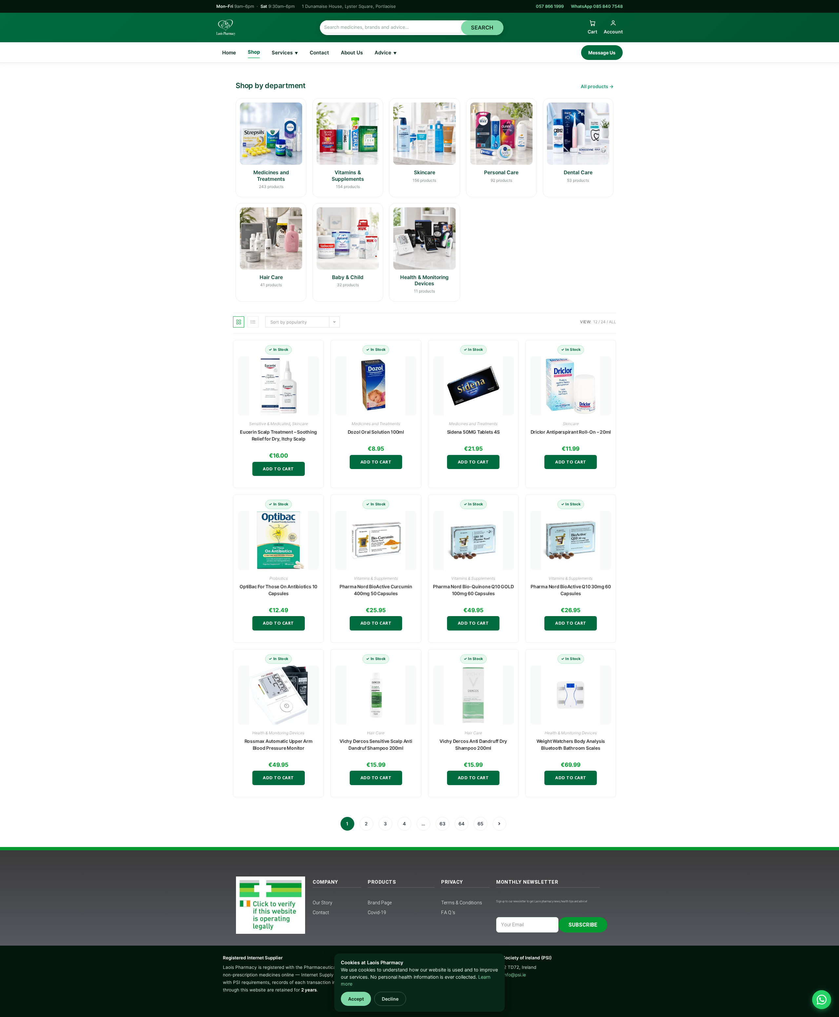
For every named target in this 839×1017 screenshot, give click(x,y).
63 (442, 823)
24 (603, 321)
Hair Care (375, 732)
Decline (390, 999)
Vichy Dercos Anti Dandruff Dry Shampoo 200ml (473, 744)
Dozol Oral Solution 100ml (376, 432)
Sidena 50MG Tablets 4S (473, 432)
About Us (352, 52)
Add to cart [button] (278, 469)
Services (285, 52)
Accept (356, 999)
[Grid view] (238, 322)
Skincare (300, 423)
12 (595, 321)
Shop (254, 52)
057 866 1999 (550, 6)
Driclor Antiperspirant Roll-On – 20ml (571, 432)
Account (613, 31)
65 (480, 823)
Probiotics (278, 578)
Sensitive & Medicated (269, 423)
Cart (592, 31)
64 (461, 823)
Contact (319, 52)
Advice (386, 52)
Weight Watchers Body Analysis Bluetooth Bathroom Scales (571, 744)
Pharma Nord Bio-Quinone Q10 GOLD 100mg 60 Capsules (473, 590)
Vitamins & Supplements (376, 578)
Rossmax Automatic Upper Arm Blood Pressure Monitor (278, 744)
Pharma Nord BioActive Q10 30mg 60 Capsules (571, 590)
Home (229, 52)
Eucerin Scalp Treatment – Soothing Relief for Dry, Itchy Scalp (278, 435)
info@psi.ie (514, 974)
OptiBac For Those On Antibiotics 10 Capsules (278, 590)
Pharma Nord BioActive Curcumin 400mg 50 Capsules (376, 590)
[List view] (253, 322)
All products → (597, 86)
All (612, 321)
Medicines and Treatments (376, 423)
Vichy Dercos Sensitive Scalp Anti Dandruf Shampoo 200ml (376, 744)
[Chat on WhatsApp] (821, 999)
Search (482, 27)
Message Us (601, 52)
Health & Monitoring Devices (278, 732)
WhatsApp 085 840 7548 (597, 6)
